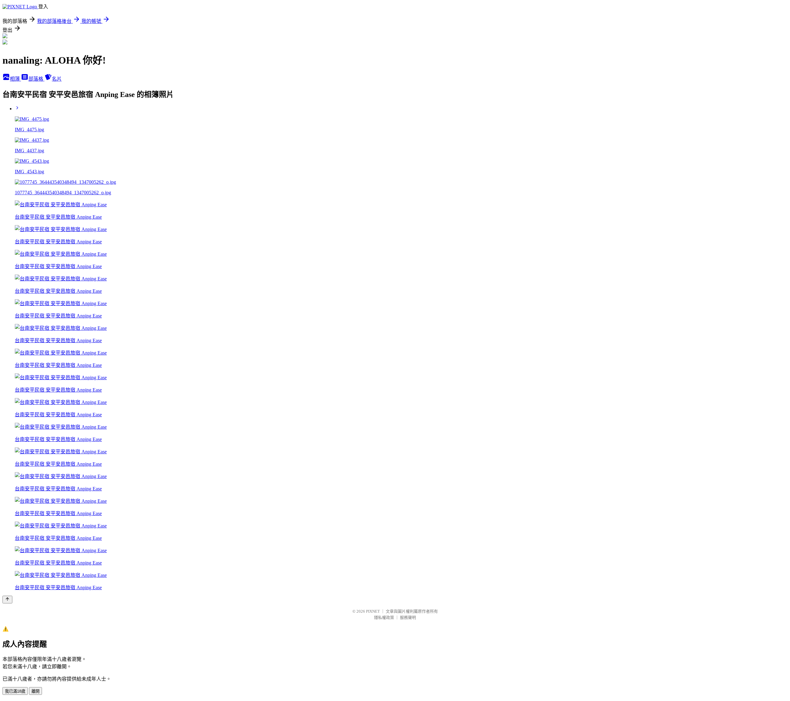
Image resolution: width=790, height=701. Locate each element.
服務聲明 (408, 617)
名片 (57, 79)
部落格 (36, 79)
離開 (35, 691)
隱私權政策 (384, 617)
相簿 (15, 79)
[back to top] (7, 599)
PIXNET (373, 611)
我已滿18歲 (15, 691)
